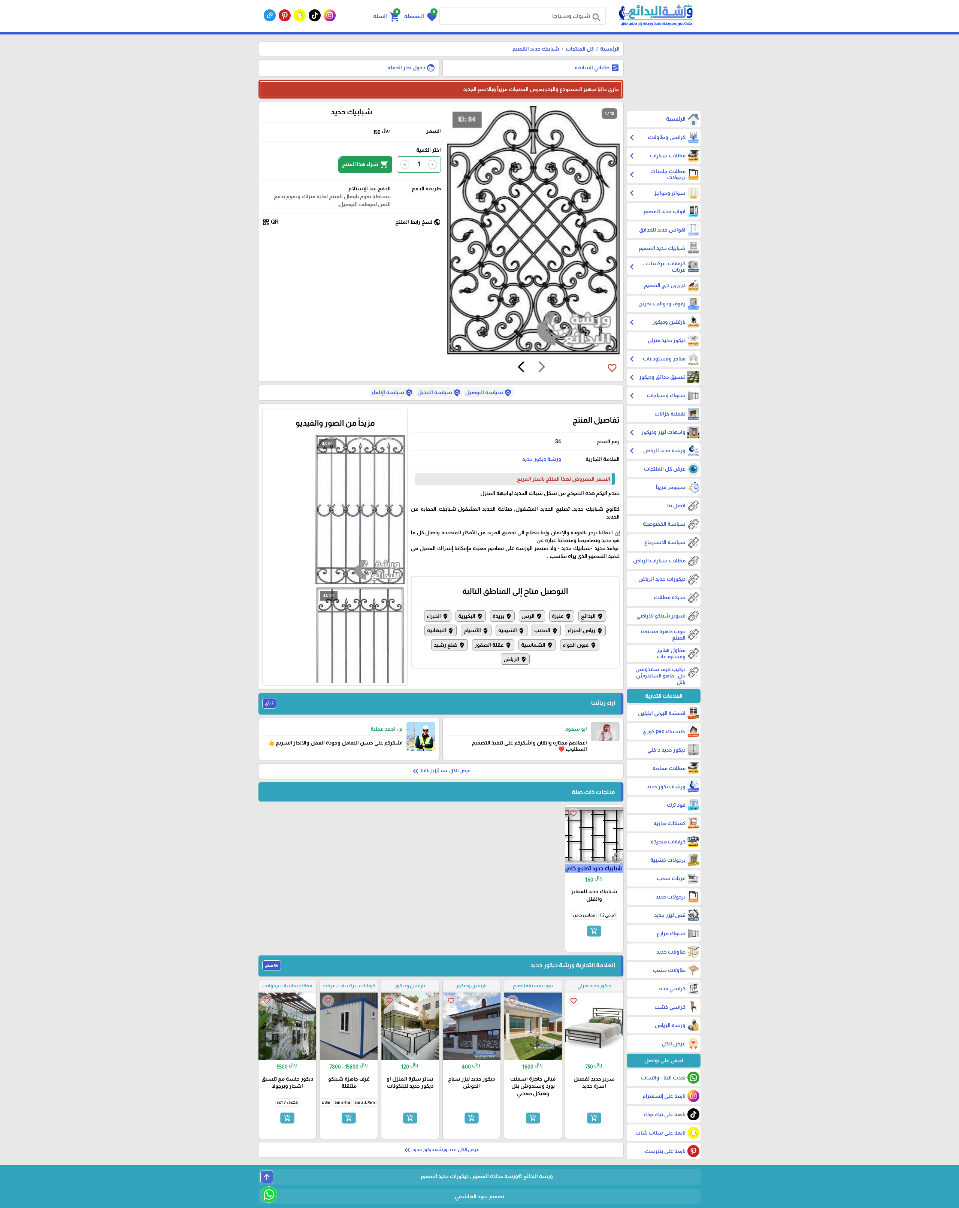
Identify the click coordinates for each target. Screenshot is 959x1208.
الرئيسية (610, 49)
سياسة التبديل (439, 392)
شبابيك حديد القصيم (535, 49)
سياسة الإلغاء (392, 392)
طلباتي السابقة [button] (597, 67)
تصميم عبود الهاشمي (479, 1196)
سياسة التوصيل (488, 392)
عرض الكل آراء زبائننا (441, 771)
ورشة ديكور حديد (541, 459)
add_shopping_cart (594, 930)
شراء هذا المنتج (365, 164)
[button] (420, 16)
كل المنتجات (580, 49)
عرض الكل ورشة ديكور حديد (441, 1149)
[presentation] (541, 368)
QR (270, 222)
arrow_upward (266, 1176)
